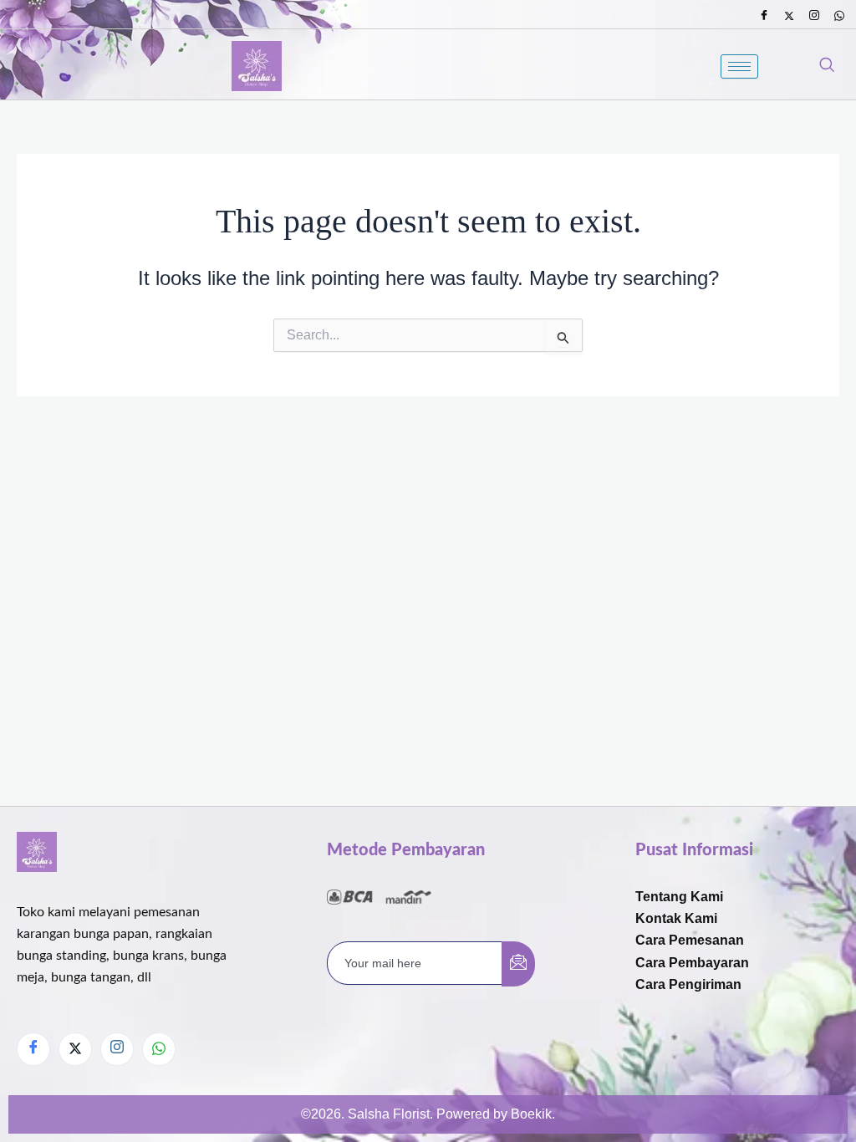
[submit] (518, 964)
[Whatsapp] (839, 15)
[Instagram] (814, 15)
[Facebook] (764, 15)
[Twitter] (789, 15)
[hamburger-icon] (739, 66)
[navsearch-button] (826, 66)
